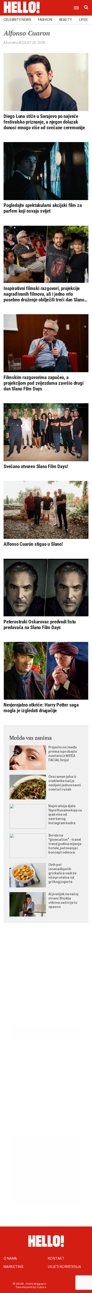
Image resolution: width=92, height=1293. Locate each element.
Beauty (65, 20)
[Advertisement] (46, 980)
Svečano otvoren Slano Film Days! (36, 466)
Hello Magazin (36, 1283)
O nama (10, 1258)
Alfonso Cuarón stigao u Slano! (33, 544)
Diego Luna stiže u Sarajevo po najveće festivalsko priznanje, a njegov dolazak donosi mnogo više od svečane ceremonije (44, 121)
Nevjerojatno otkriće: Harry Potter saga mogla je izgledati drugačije (41, 707)
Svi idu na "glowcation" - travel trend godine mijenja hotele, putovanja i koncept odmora (64, 844)
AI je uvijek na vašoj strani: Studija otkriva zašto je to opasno (63, 901)
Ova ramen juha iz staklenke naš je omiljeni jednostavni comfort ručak (64, 783)
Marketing (14, 1267)
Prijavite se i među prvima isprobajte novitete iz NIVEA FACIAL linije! (62, 754)
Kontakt (56, 1258)
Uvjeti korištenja (64, 1267)
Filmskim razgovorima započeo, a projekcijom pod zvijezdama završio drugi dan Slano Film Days (44, 383)
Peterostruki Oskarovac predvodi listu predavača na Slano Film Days (40, 624)
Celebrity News (17, 20)
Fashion (45, 20)
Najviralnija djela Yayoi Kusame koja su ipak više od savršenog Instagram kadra (65, 815)
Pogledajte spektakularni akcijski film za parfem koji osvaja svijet (43, 208)
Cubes (41, 1287)
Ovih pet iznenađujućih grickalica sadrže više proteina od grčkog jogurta (62, 873)
